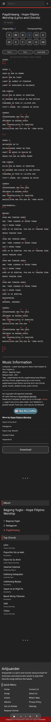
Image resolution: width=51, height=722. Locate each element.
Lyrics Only (41, 52)
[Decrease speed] (21, 716)
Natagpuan (6, 426)
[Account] (47, 3)
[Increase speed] (30, 716)
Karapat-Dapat (8, 435)
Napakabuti (7, 439)
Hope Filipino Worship (27, 396)
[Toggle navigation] (4, 4)
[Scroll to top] (37, 716)
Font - (25, 52)
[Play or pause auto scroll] (14, 716)
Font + (9, 52)
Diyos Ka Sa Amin (9, 422)
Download (25, 449)
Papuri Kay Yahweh (10, 430)
